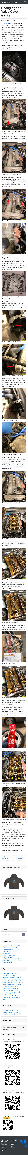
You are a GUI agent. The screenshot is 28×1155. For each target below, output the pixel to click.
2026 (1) (5, 1010)
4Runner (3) (6, 997)
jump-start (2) (7, 992)
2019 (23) (12, 1014)
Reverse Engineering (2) (10, 955)
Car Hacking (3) (7, 953)
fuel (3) (14, 996)
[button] (4, 882)
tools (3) (12, 977)
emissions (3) (7, 988)
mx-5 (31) (6, 975)
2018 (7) (18, 1014)
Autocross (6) (7, 948)
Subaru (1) (6, 961)
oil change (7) (18, 981)
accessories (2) (15, 997)
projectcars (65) (14, 973)
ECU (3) (15, 982)
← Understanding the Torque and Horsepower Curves (8, 858)
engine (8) (6, 986)
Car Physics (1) (7, 959)
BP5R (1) (20, 984)
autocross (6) (14, 975)
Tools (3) (14, 948)
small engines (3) (8, 981)
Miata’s (7, 23)
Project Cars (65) (8, 946)
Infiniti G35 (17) (17, 959)
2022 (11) (12, 1012)
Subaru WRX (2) (7, 962)
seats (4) (15, 994)
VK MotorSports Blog (9, 2)
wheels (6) (6, 977)
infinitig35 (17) (7, 996)
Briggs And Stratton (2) (10, 951)
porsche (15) (6, 990)
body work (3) (7, 994)
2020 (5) (5, 1014)
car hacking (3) (7, 982)
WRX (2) (5, 999)
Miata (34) (17, 946)
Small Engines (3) (8, 949)
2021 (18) (18, 1012)
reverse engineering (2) (9, 984)
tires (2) (18, 977)
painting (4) (6, 979)
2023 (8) (5, 1012)
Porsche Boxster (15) (9, 957)
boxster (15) (14, 990)
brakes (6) (15, 988)
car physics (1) (16, 992)
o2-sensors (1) (14, 986)
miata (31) (6, 973)
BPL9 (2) (21, 982)
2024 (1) (17, 1010)
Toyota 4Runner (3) (15, 961)
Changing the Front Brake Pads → (22, 858)
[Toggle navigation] (24, 2)
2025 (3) (11, 1010)
